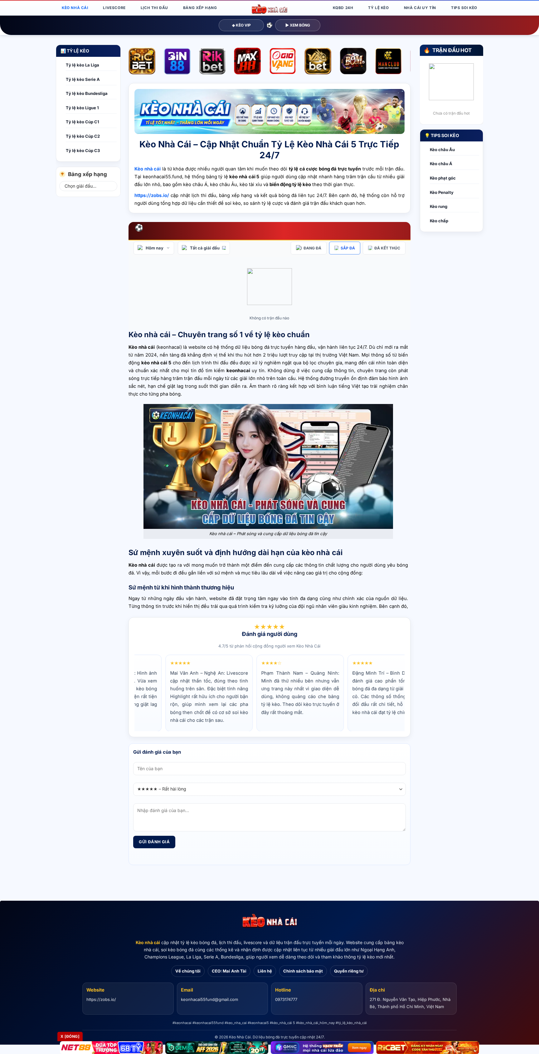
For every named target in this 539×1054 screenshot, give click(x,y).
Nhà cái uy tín (420, 8)
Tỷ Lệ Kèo (378, 8)
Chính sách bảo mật (303, 970)
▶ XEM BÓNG (297, 25)
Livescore (114, 8)
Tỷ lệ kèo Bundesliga (87, 93)
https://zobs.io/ (101, 999)
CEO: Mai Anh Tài (229, 970)
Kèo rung (438, 206)
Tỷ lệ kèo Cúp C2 (83, 136)
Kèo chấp (439, 220)
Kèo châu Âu (442, 149)
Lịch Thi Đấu (154, 8)
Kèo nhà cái (148, 942)
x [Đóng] (70, 1036)
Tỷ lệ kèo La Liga (82, 64)
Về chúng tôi (188, 970)
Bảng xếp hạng (200, 8)
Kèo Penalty (442, 192)
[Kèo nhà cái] (269, 921)
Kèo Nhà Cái (75, 8)
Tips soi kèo (464, 8)
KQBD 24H (343, 8)
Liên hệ (265, 970)
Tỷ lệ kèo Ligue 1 (82, 107)
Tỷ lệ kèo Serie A (83, 79)
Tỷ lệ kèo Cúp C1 (82, 121)
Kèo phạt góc (443, 177)
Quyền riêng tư (349, 970)
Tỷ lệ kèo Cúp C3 (83, 150)
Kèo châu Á (441, 163)
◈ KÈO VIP (241, 25)
